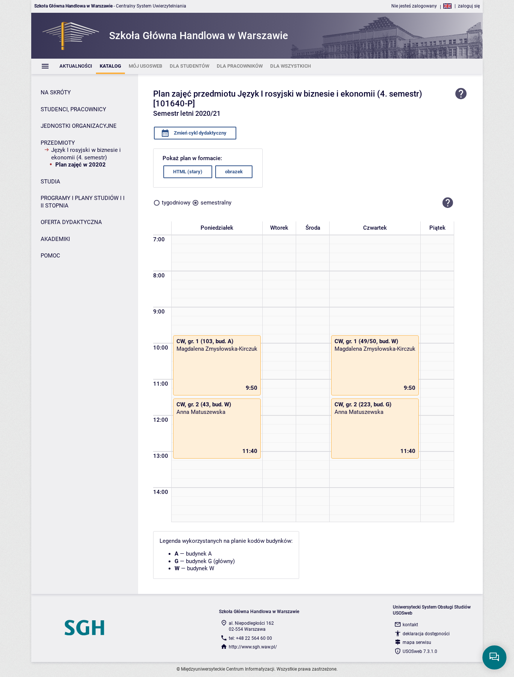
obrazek (234, 171)
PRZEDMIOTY (58, 142)
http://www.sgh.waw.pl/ (253, 647)
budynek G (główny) (210, 561)
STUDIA (50, 181)
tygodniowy (176, 202)
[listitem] (76, 66)
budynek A (199, 553)
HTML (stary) (187, 171)
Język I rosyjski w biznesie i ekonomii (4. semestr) (86, 154)
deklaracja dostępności (426, 633)
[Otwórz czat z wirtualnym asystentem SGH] (494, 657)
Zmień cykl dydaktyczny (200, 133)
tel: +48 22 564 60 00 (250, 638)
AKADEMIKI (55, 239)
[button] (447, 203)
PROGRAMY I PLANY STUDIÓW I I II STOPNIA (83, 202)
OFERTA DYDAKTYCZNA (71, 222)
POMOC (50, 255)
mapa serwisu (417, 642)
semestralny (216, 202)
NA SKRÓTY (56, 92)
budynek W (200, 568)
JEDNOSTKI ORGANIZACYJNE (79, 126)
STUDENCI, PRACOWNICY (73, 109)
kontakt (410, 624)
